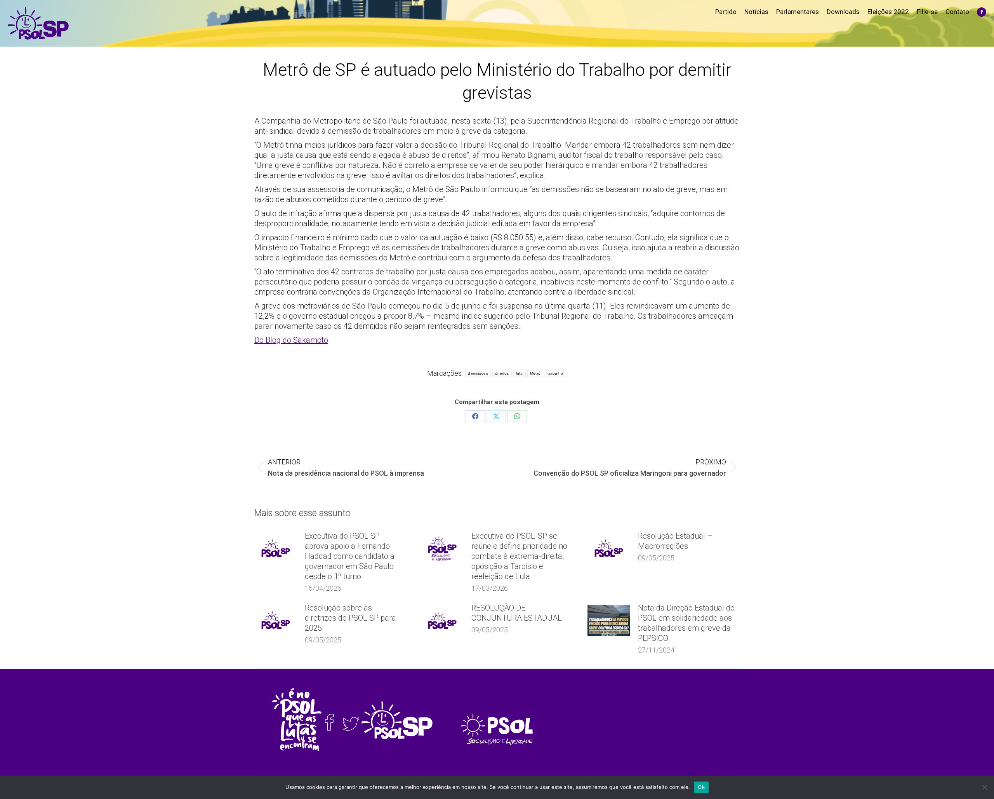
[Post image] (275, 548)
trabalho (555, 373)
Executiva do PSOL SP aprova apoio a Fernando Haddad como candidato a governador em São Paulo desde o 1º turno (349, 556)
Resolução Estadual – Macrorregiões (675, 541)
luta (519, 373)
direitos (502, 373)
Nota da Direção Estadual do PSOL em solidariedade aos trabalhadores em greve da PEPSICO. (686, 623)
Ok (701, 787)
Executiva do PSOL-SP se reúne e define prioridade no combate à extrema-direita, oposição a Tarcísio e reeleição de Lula (519, 556)
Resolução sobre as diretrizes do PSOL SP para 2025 (350, 618)
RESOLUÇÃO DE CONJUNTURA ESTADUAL (516, 613)
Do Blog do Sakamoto (291, 340)
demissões (478, 373)
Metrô (535, 373)
